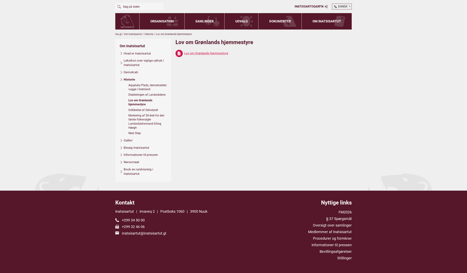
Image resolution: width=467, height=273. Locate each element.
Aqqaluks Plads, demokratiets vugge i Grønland (147, 87)
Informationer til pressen (141, 155)
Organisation (162, 21)
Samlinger (204, 21)
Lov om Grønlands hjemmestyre (140, 102)
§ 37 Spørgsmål (339, 219)
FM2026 (345, 212)
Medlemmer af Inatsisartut (330, 232)
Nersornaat (131, 162)
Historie (148, 34)
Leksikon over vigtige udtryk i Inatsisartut (144, 63)
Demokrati (131, 72)
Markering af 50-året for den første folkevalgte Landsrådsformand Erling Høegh (146, 121)
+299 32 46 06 (133, 227)
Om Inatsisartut (326, 21)
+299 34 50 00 (133, 220)
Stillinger (344, 258)
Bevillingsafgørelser (336, 251)
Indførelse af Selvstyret (143, 110)
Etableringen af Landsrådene (146, 94)
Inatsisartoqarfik (309, 6)
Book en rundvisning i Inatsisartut (138, 171)
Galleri (128, 140)
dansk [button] (342, 6)
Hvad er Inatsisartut (137, 53)
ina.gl (118, 34)
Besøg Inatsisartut (136, 147)
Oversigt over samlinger (332, 225)
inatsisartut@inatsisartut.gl (144, 233)
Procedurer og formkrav (332, 238)
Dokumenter (280, 21)
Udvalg (241, 21)
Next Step (134, 133)
